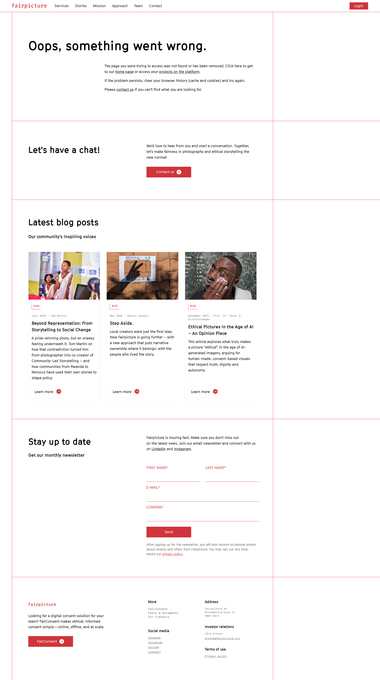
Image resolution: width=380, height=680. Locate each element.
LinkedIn (159, 449)
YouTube (153, 647)
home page (124, 72)
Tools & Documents (163, 613)
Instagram (182, 449)
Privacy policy (216, 656)
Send (169, 532)
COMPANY (154, 507)
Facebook (154, 637)
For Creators (158, 616)
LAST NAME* (215, 468)
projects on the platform (179, 72)
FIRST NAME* (157, 468)
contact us (125, 89)
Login (358, 6)
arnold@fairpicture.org (222, 638)
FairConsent (47, 641)
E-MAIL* (153, 487)
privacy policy (172, 554)
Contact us (165, 172)
